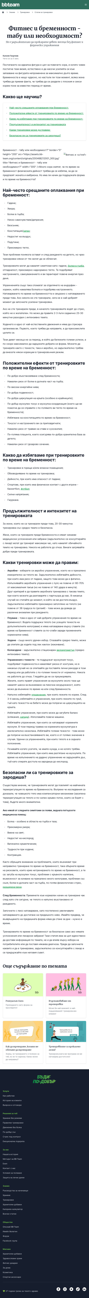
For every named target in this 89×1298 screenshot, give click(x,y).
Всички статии (9, 1214)
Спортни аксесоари (12, 1277)
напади (24, 717)
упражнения (38, 694)
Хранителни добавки (12, 1204)
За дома (6, 1268)
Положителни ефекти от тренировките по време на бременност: (46, 113)
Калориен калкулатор (13, 1209)
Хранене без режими (12, 1118)
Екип (5, 1163)
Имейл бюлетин (10, 1231)
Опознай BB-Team (11, 1227)
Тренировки (25, 12)
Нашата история (10, 1154)
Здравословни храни (12, 1258)
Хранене (6, 1195)
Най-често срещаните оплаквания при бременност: (39, 107)
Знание (12, 12)
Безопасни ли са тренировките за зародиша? (35, 135)
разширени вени (12, 887)
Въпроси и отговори (12, 1105)
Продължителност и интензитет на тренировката (37, 124)
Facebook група (10, 1241)
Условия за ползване (12, 1173)
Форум (6, 1236)
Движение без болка (12, 1127)
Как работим (8, 1096)
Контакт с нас (9, 1168)
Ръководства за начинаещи (15, 1190)
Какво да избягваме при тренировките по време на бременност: (46, 118)
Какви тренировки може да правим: (29, 130)
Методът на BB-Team (12, 1159)
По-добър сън (9, 1132)
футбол (25, 488)
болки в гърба (76, 265)
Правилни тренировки (13, 1123)
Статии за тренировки (43, 12)
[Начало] (3, 12)
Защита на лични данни (13, 1177)
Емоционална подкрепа (13, 1141)
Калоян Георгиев (10, 56)
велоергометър (66, 650)
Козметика (8, 1272)
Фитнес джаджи (10, 1263)
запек (26, 231)
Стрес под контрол (12, 1136)
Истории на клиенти (12, 1100)
